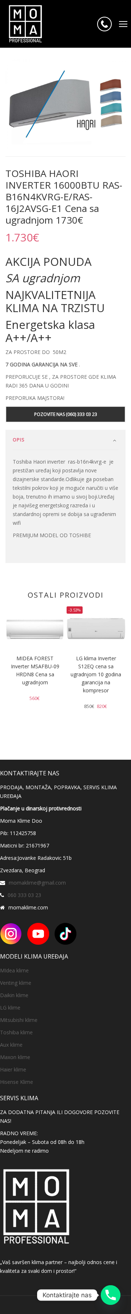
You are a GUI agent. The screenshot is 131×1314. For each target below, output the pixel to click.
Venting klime (15, 982)
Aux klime (11, 1044)
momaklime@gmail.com (37, 882)
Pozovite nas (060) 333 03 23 (65, 414)
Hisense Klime (16, 1081)
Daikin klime (14, 995)
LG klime (10, 1007)
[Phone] (110, 1295)
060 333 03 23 (24, 895)
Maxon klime (15, 1057)
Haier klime (13, 1069)
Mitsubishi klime (18, 1019)
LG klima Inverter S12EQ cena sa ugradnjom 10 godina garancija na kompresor (96, 674)
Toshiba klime (16, 1032)
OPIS (19, 439)
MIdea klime (14, 970)
